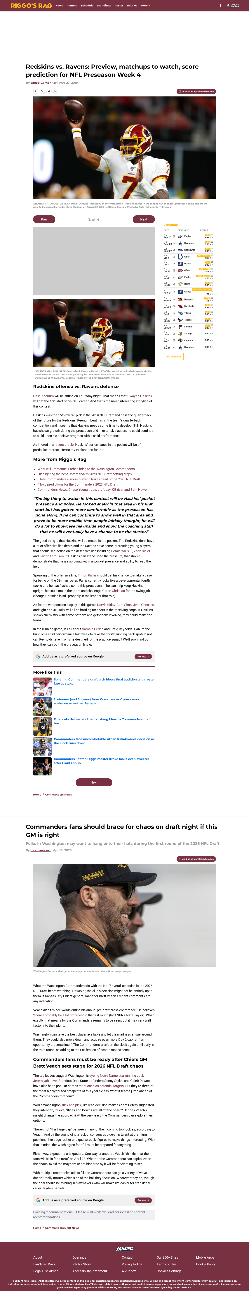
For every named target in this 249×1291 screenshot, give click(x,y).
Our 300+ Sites (167, 1257)
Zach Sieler (142, 551)
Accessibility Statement (89, 1271)
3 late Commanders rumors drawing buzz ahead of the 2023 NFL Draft (89, 479)
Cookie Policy (206, 1264)
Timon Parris (87, 575)
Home (37, 794)
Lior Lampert (41, 850)
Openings (79, 1257)
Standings (104, 5)
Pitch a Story (81, 1264)
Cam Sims (124, 605)
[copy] (55, 91)
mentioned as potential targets (101, 1086)
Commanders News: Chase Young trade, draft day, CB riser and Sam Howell (93, 489)
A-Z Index (129, 1271)
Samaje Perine (92, 629)
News (59, 5)
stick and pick (71, 1105)
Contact (127, 1257)
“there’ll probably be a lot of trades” (58, 1015)
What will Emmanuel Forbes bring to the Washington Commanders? (87, 469)
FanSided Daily (44, 1264)
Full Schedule (174, 356)
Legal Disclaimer (45, 1271)
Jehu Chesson (143, 605)
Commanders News (58, 794)
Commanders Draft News (62, 1228)
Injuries (132, 5)
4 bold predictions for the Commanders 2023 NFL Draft (78, 484)
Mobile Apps (205, 1257)
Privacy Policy (132, 1264)
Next (143, 219)
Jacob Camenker (44, 82)
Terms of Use (166, 1264)
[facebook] (221, 5)
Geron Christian (113, 591)
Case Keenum (43, 396)
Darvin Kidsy (106, 605)
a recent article (63, 445)
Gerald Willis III (121, 551)
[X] (228, 5)
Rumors (72, 5)
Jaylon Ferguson (51, 556)
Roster (119, 5)
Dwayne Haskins (139, 396)
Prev (44, 219)
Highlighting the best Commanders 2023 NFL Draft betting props (85, 474)
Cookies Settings (169, 1271)
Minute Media (28, 1280)
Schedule (87, 5)
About (37, 1257)
